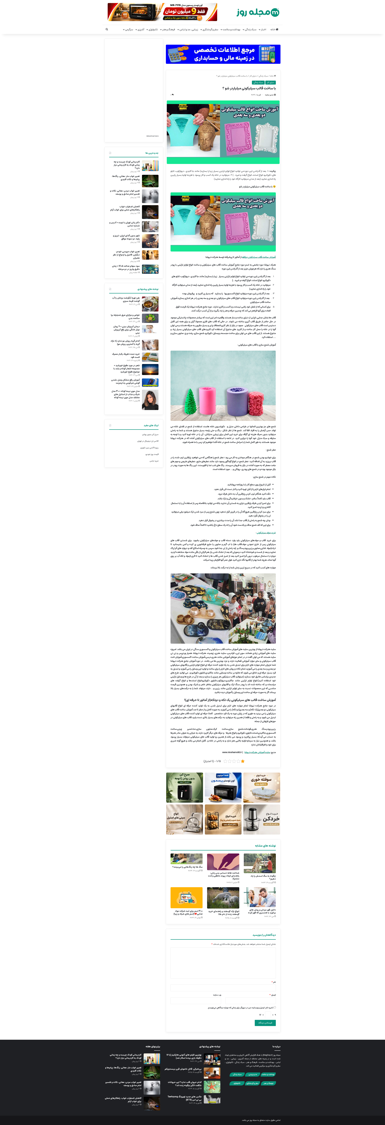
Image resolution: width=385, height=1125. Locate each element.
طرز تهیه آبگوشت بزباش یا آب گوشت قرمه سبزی (126, 299)
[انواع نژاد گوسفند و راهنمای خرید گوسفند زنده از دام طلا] (223, 898)
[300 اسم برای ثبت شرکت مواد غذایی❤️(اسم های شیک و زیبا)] (187, 897)
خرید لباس (154, 461)
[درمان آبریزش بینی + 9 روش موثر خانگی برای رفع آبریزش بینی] (150, 329)
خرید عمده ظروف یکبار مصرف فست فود (126, 355)
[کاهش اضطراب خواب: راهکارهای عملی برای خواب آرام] (150, 212)
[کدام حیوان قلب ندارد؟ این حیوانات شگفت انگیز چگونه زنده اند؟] (212, 1087)
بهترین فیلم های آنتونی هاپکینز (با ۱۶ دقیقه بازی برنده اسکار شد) (184, 1056)
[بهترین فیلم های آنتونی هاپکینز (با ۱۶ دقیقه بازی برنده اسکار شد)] (212, 1059)
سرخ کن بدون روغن (150, 434)
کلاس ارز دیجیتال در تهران (148, 441)
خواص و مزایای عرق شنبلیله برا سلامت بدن (125, 316)
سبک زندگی (250, 29)
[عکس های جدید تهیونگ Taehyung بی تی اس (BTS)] (212, 1099)
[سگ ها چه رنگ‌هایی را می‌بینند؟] (187, 858)
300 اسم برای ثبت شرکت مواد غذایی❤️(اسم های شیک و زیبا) (188, 912)
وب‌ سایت (217, 995)
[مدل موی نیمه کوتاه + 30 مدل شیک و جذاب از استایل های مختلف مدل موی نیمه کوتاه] (150, 400)
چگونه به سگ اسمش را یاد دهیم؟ (263, 877)
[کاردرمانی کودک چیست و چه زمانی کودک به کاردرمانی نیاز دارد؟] (150, 165)
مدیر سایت (269, 94)
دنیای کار (253, 76)
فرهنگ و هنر (168, 29)
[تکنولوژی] (237, 1085)
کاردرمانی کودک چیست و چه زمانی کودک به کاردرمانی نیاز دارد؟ (127, 165)
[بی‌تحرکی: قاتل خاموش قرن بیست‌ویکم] (212, 1073)
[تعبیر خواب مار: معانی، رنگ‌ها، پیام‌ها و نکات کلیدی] (150, 181)
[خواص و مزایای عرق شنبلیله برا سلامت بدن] (150, 318)
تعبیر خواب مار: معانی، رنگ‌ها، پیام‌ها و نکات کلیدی (126, 177)
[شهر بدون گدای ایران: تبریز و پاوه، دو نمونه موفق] (150, 241)
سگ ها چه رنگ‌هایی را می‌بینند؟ (187, 867)
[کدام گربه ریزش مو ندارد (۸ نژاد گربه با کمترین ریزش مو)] (150, 345)
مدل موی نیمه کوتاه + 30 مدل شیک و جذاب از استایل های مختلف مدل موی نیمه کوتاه (125, 394)
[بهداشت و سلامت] (268, 1076)
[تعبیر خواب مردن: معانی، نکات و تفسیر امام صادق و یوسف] (150, 196)
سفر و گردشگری (210, 29)
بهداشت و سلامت (231, 29)
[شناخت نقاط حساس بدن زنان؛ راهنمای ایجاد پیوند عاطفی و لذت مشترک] (223, 861)
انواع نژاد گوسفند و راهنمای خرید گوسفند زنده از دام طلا (223, 913)
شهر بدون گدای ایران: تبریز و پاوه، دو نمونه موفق (126, 237)
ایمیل (272, 995)
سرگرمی (129, 29)
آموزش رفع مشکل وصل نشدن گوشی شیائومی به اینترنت (125, 381)
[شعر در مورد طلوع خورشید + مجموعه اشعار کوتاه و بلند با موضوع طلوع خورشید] (150, 369)
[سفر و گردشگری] (252, 1085)
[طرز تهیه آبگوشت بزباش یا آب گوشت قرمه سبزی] (150, 304)
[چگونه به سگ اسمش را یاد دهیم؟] (260, 863)
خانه (273, 29)
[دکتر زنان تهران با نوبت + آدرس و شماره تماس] (150, 226)
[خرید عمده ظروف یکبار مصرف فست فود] (150, 357)
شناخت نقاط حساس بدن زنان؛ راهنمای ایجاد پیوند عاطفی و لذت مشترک (223, 876)
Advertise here (152, 136)
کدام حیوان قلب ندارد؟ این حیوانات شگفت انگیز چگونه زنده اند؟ (185, 1083)
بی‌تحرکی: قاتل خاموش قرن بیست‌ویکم (183, 1069)
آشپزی (141, 29)
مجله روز (253, 1120)
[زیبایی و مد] (252, 1076)
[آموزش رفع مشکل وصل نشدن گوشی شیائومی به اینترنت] (150, 382)
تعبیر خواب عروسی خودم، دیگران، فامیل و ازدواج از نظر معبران (126, 255)
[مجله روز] (257, 12)
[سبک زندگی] (237, 1076)
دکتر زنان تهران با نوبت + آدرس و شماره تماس (124, 224)
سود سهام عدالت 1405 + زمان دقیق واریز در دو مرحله (126, 267)
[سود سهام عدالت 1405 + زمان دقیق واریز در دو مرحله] (150, 269)
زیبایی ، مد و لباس (189, 29)
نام (273, 982)
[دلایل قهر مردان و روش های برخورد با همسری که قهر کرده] (260, 897)
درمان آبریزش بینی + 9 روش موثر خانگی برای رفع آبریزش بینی (126, 330)
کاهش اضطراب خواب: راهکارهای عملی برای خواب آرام (125, 208)
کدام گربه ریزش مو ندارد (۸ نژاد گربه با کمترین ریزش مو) (125, 342)
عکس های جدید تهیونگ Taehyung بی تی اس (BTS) (185, 1098)
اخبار (263, 29)
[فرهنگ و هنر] (268, 1085)
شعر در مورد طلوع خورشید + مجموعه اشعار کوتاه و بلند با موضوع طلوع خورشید (126, 369)
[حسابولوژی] (223, 53)
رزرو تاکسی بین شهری (149, 447)
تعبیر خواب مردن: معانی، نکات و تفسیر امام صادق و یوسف (125, 192)
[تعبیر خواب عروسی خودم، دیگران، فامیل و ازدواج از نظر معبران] (150, 255)
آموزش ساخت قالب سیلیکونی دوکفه (258, 257)
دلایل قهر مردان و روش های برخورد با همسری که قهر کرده (262, 911)
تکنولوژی (153, 29)
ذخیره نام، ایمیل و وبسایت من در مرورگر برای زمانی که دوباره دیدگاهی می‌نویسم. (240, 1007)
